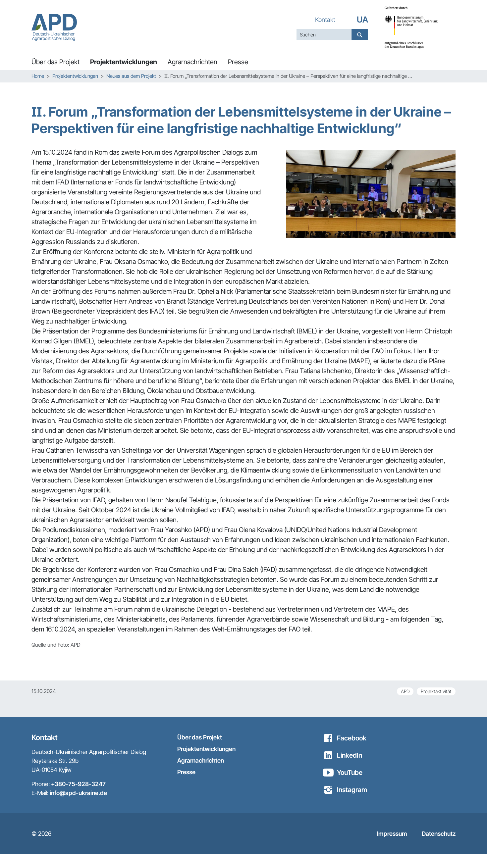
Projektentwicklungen (206, 748)
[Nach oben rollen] (470, 837)
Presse (186, 772)
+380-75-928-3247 (78, 783)
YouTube (349, 773)
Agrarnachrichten (200, 760)
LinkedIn (349, 755)
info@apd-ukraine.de (78, 792)
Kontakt (325, 19)
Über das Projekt (199, 737)
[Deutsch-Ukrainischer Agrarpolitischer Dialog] (54, 27)
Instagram (352, 790)
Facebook (351, 738)
